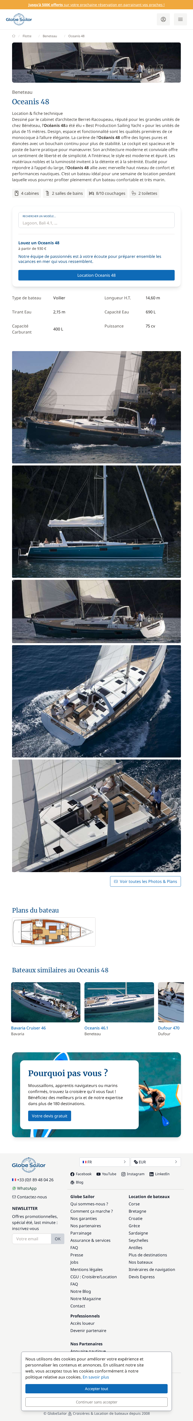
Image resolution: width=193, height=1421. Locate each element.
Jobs (74, 1262)
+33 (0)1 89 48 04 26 (35, 1179)
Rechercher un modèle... (39, 216)
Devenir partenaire (88, 1330)
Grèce (134, 1225)
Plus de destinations (148, 1255)
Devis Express (142, 1277)
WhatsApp (27, 1188)
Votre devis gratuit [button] (49, 1116)
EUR (142, 1161)
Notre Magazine (85, 1298)
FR (89, 1161)
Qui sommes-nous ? (89, 1204)
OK (58, 1239)
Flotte (27, 36)
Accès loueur (82, 1323)
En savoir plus (96, 1377)
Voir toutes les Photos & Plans (148, 881)
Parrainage (80, 1233)
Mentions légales (86, 1269)
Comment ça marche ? (91, 1211)
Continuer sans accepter (96, 1401)
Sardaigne (138, 1233)
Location (109, 1277)
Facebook (83, 1173)
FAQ (74, 1247)
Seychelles (138, 1240)
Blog (79, 1182)
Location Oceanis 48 (96, 275)
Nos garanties (83, 1218)
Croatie (135, 1218)
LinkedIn (162, 1173)
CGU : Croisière (84, 1277)
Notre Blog (80, 1291)
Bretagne (137, 1211)
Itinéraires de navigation (152, 1269)
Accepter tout (96, 1388)
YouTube (109, 1173)
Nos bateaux (141, 1262)
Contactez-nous (32, 1197)
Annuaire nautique (88, 1351)
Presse (76, 1255)
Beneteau (50, 36)
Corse (134, 1204)
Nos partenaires (85, 1225)
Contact (77, 1306)
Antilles (135, 1247)
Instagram (135, 1173)
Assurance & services (90, 1240)
